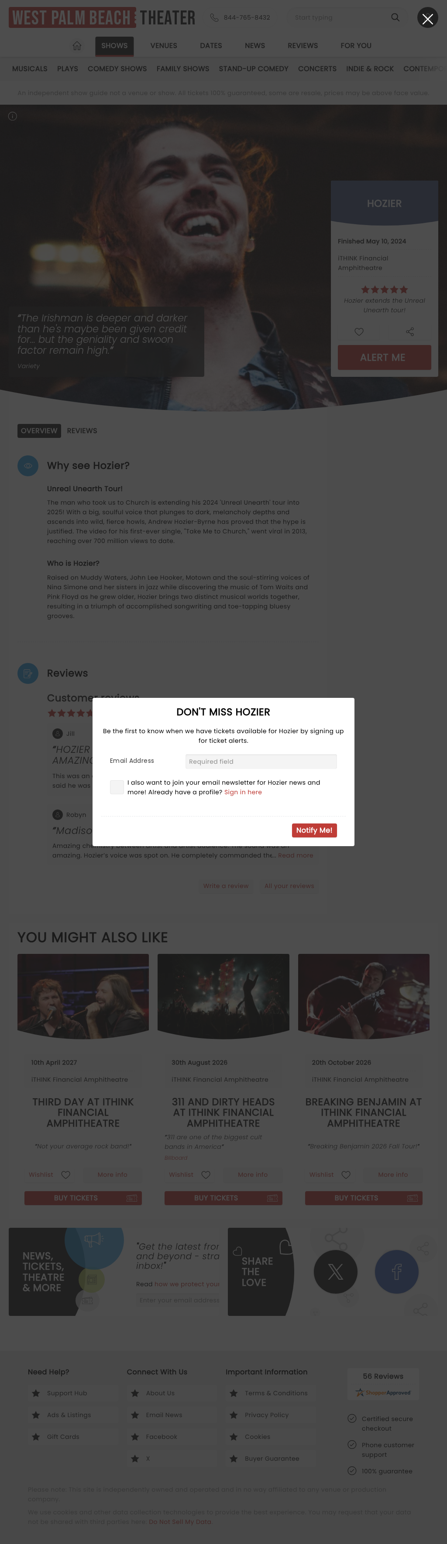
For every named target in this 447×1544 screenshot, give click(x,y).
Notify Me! (314, 830)
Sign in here (243, 792)
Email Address (132, 760)
